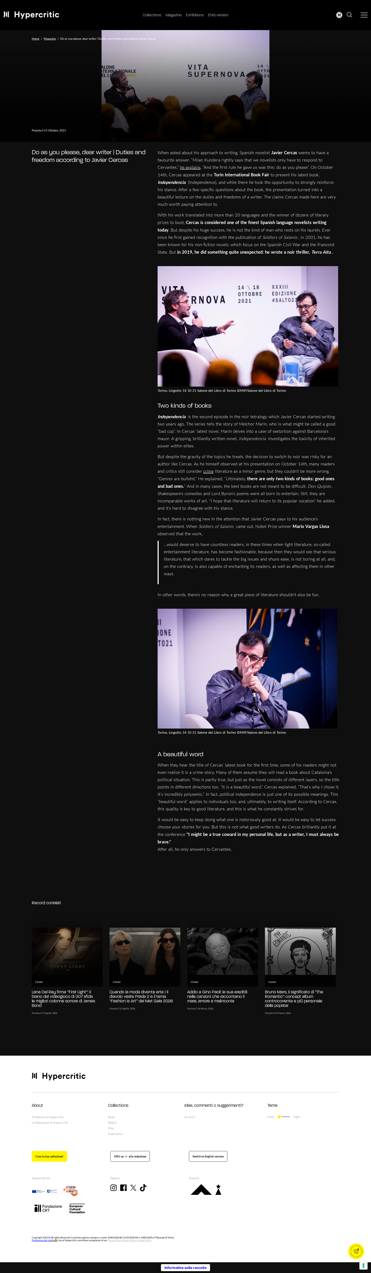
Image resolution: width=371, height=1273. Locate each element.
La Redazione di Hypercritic (50, 1122)
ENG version (218, 15)
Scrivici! (189, 1117)
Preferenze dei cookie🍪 (44, 1240)
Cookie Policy (144, 1240)
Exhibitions (195, 15)
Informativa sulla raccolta (185, 1267)
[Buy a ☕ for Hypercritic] (130, 1156)
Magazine (174, 15)
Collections (152, 15)
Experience (115, 1134)
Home (35, 38)
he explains (190, 167)
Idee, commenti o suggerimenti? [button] (213, 1106)
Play (111, 1128)
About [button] (37, 1106)
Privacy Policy (129, 1240)
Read (111, 1117)
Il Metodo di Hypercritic (48, 1117)
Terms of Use (114, 1240)
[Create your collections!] (49, 1156)
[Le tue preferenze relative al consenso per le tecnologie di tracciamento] (363, 1265)
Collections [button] (118, 1106)
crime (208, 471)
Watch (112, 1122)
